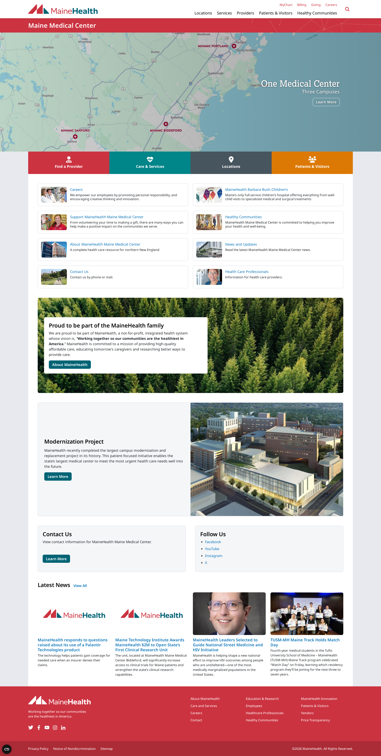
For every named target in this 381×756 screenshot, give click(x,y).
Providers (245, 13)
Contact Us (79, 271)
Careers (331, 5)
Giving (316, 5)
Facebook (213, 541)
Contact (196, 720)
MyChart (286, 5)
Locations (203, 13)
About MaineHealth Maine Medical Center (105, 244)
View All (80, 585)
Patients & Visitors (275, 13)
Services (224, 13)
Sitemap (106, 748)
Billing (301, 5)
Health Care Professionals (246, 271)
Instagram (213, 555)
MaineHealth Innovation (319, 698)
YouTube (212, 548)
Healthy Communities (317, 13)
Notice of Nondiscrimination (74, 748)
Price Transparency (315, 720)
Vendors (307, 713)
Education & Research (262, 698)
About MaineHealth (70, 364)
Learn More (326, 102)
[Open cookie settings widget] (7, 749)
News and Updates (241, 244)
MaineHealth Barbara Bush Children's (256, 189)
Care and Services (203, 706)
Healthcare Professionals (265, 713)
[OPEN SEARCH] (347, 9)
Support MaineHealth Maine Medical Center (106, 216)
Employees (254, 706)
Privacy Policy (38, 748)
